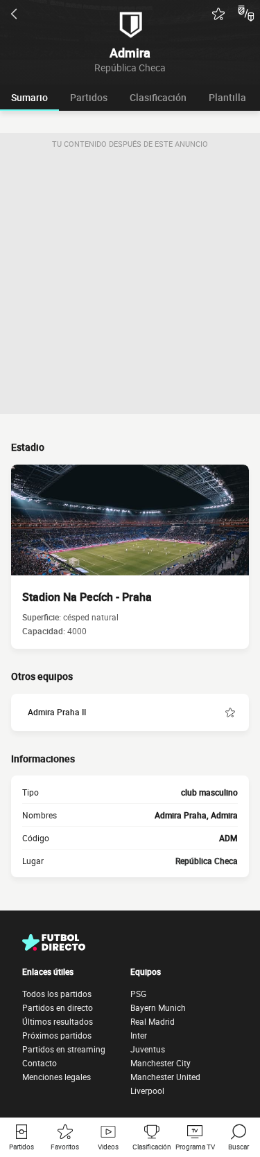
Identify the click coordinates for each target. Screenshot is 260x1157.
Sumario (29, 97)
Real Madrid (152, 1021)
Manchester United (165, 1076)
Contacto (39, 1062)
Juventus (147, 1049)
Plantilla (227, 97)
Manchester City (160, 1062)
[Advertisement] (130, 284)
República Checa (206, 860)
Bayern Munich (158, 1007)
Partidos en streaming (63, 1049)
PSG (138, 993)
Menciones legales (56, 1076)
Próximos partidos (57, 1035)
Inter (138, 1035)
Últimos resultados (57, 1021)
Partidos (88, 97)
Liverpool (147, 1090)
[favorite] (218, 14)
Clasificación (158, 97)
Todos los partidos (57, 993)
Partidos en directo (57, 1007)
